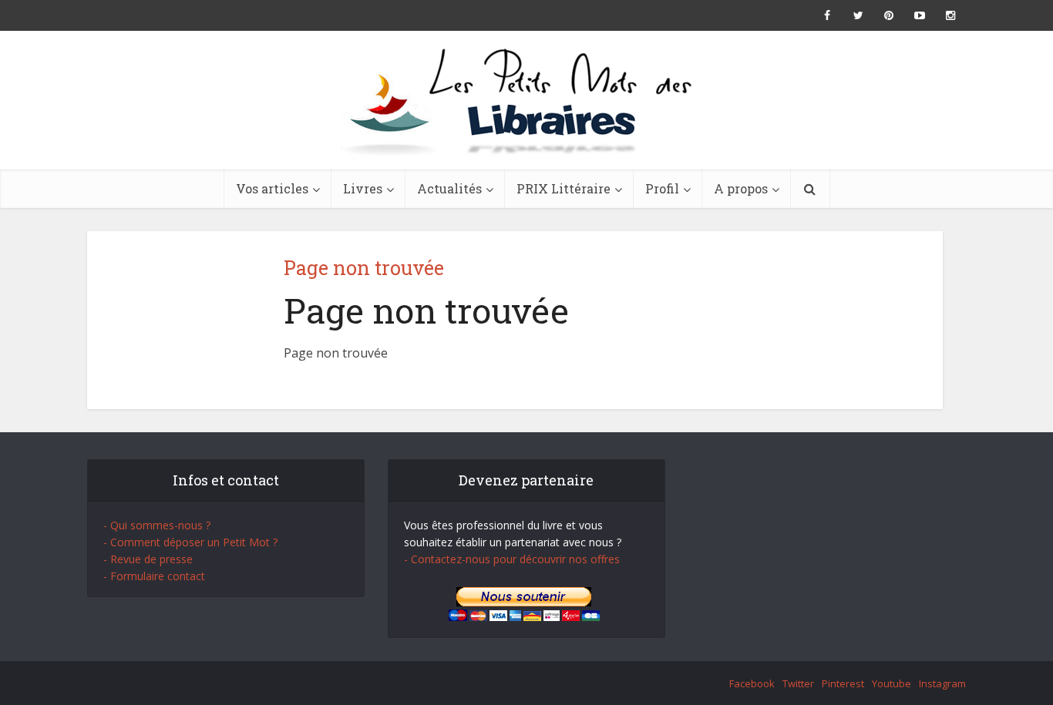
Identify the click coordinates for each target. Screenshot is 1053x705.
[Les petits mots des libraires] (526, 100)
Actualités (449, 188)
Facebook (752, 683)
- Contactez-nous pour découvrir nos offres (512, 559)
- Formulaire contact (154, 576)
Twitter (798, 683)
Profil (662, 188)
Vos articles (272, 188)
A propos (741, 188)
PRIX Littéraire (563, 188)
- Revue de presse (148, 559)
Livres (362, 188)
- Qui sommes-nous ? (156, 525)
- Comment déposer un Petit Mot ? (190, 542)
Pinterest (843, 683)
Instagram (942, 683)
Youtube (891, 683)
